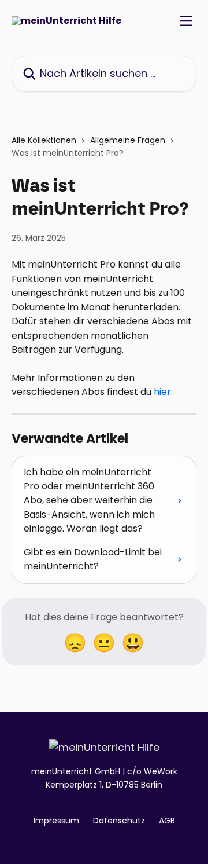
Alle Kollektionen (44, 140)
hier (162, 391)
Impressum (56, 820)
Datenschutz (119, 820)
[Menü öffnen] (186, 21)
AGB (167, 820)
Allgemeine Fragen (127, 140)
